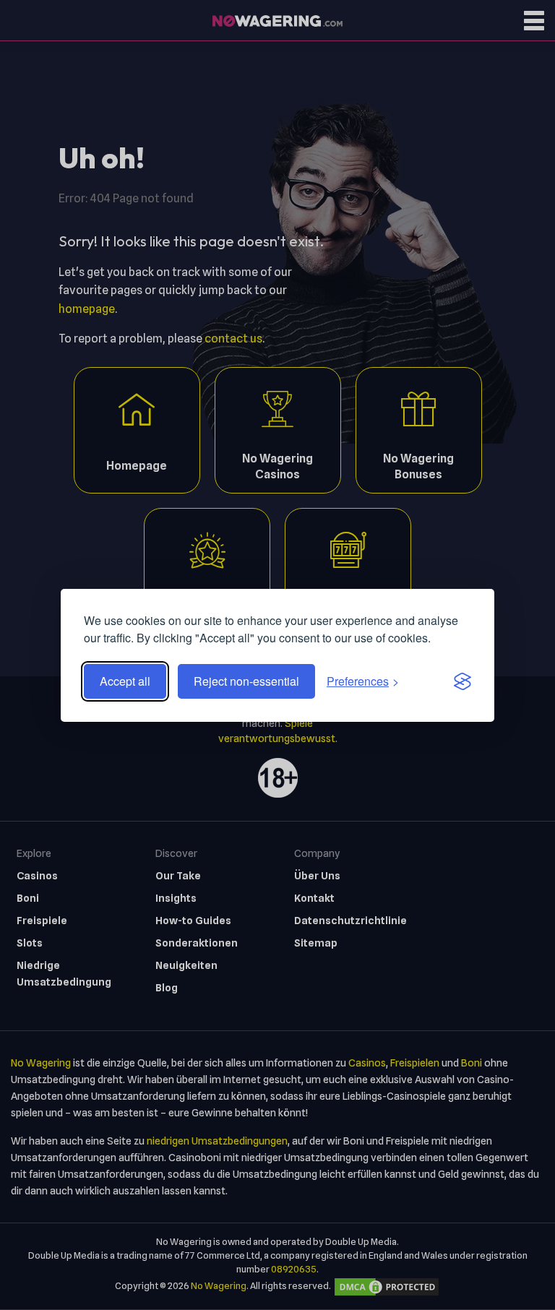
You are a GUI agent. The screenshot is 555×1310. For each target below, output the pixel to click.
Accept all (125, 681)
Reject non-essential (246, 681)
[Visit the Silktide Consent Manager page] (462, 681)
